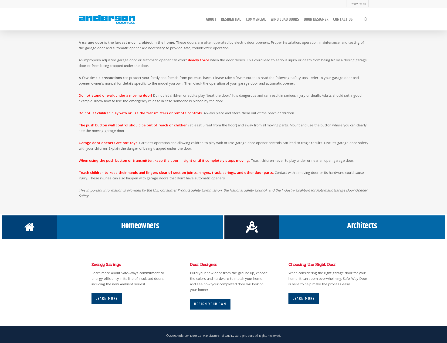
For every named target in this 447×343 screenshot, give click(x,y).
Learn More (107, 299)
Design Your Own (210, 304)
